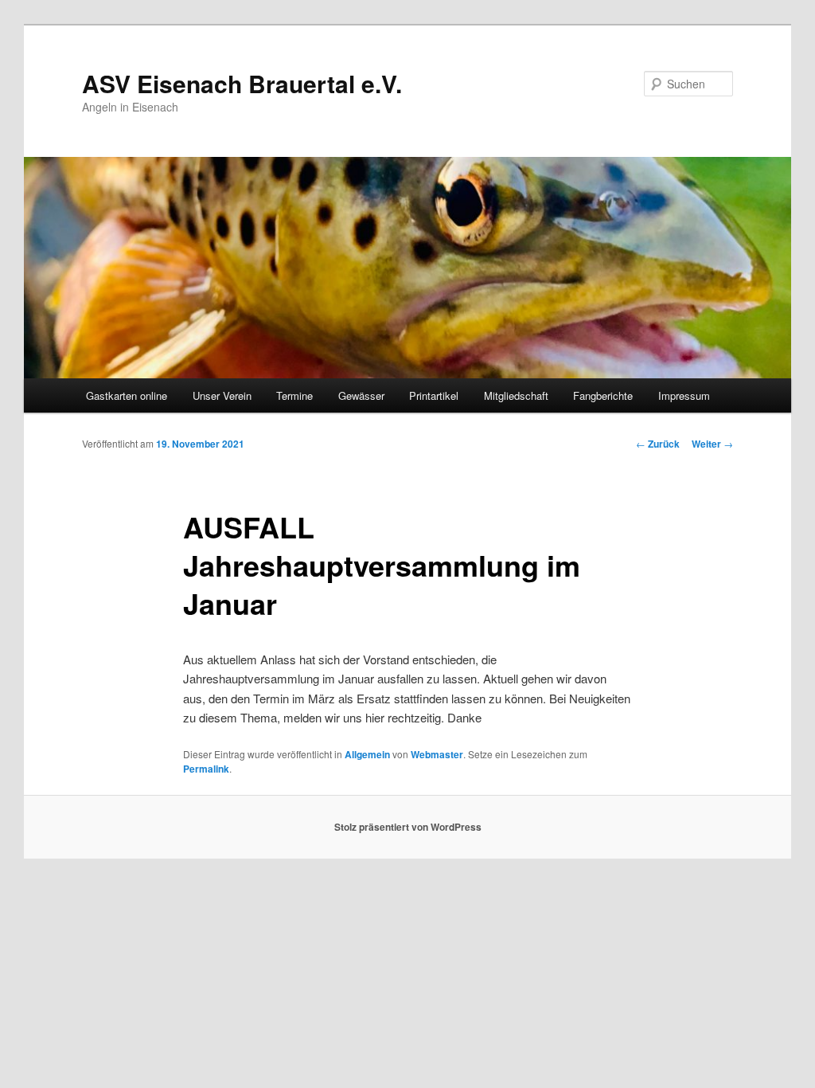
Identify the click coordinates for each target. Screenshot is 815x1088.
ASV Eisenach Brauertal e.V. (242, 83)
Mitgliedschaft (516, 395)
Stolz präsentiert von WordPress (408, 827)
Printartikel (433, 395)
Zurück (658, 443)
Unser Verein (222, 395)
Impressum (684, 395)
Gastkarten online (126, 395)
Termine (294, 395)
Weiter (712, 443)
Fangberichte (603, 395)
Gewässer (361, 395)
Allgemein (367, 754)
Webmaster (437, 754)
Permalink (206, 768)
